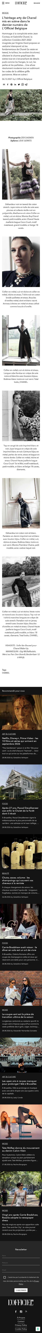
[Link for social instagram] (21, 1312)
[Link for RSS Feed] (26, 1312)
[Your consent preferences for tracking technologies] (38, 1329)
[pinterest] (11, 85)
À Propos (21, 1318)
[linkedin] (15, 85)
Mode (5, 13)
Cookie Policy (21, 1329)
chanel (5, 673)
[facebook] (8, 85)
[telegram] (26, 85)
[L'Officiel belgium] (21, 3)
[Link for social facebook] (16, 1312)
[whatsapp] (22, 85)
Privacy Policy (21, 1325)
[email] (4, 85)
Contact (21, 1321)
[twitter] (19, 85)
